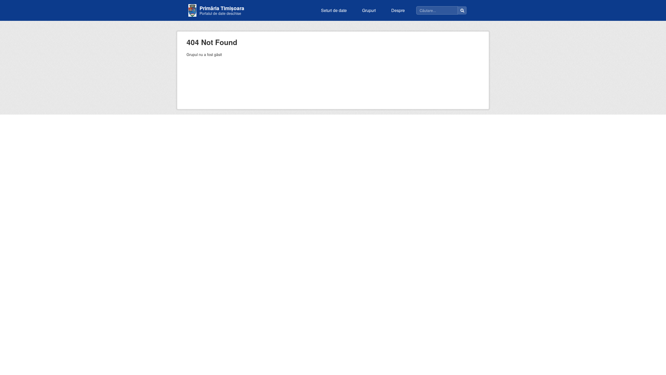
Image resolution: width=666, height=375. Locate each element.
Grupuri (369, 10)
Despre (398, 10)
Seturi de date (334, 10)
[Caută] (462, 10)
